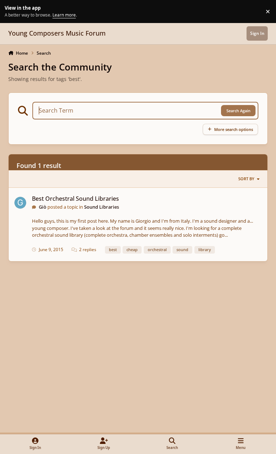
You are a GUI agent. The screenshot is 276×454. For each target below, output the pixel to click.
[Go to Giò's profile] (20, 203)
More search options (233, 129)
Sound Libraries (101, 207)
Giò (42, 207)
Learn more (12, 11)
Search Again (238, 110)
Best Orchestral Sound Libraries (75, 199)
